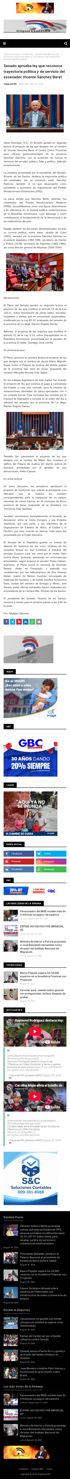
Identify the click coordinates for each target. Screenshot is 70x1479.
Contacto (23, 1469)
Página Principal (11, 54)
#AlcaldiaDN (29, 1055)
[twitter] (51, 854)
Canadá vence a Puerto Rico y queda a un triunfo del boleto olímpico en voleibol (42, 1355)
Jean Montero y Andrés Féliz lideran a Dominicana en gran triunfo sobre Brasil (42, 1372)
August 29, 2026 (52, 1075)
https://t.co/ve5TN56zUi (47, 1067)
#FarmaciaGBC (15, 1058)
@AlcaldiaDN (14, 1055)
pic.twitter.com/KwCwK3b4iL (23, 1135)
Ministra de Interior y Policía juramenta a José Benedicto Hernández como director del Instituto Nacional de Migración (43, 947)
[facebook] (19, 854)
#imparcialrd (31, 1058)
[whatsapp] (51, 869)
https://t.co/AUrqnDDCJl (21, 1132)
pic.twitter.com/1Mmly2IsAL (23, 1070)
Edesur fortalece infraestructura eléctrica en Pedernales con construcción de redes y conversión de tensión (43, 1293)
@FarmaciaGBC (46, 1055)
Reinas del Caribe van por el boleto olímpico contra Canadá (40, 1338)
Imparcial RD (10, 84)
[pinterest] (19, 861)
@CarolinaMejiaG (46, 1120)
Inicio (49, 1469)
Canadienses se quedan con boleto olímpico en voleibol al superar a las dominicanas (41, 1322)
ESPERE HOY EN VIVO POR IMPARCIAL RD (42, 928)
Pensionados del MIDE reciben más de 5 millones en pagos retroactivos (43, 913)
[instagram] (51, 861)
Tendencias (27, 54)
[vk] (19, 869)
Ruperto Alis (37, 1469)
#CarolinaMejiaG (16, 1123)
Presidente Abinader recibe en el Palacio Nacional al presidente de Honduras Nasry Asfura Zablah (40, 1257)
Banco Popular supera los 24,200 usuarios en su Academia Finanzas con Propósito (43, 976)
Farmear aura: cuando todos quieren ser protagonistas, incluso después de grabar (43, 994)
